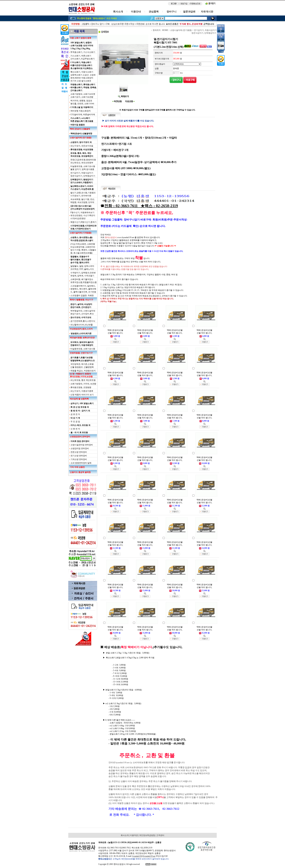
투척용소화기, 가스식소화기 (82, 52)
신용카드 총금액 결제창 (80, 472)
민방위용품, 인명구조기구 (81, 353)
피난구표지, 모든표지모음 (81, 146)
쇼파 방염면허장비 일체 (81, 463)
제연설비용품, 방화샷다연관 (82, 337)
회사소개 (118, 11)
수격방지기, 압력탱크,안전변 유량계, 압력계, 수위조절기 (83, 274)
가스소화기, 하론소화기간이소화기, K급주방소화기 (82, 57)
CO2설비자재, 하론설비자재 (82, 114)
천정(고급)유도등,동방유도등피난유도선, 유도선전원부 (83, 161)
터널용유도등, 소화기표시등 (82, 349)
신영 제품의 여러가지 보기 (82, 394)
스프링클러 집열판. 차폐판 (82, 295)
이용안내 (136, 11)
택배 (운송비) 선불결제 (80, 129)
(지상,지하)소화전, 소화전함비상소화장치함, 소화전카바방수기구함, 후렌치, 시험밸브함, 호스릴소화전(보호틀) (83, 248)
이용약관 (134, 835)
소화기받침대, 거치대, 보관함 (83, 384)
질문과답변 (189, 11)
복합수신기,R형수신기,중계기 (83, 222)
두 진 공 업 (75, 421)
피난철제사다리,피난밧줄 (81, 325)
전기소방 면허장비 (79, 456)
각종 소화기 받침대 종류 (80, 38)
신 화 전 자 (75, 429)
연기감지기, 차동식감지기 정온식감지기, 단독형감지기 (82, 174)
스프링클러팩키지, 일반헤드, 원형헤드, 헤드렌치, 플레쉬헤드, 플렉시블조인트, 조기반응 (83, 289)
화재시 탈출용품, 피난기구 (81, 299)
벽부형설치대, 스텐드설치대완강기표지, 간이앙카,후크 (82, 312)
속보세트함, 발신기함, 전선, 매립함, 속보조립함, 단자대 (82, 200)
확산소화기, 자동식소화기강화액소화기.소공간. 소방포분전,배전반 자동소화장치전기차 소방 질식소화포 (83, 76)
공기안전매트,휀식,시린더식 (82, 321)
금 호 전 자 (75, 414)
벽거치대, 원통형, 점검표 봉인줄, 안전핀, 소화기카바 (82, 102)
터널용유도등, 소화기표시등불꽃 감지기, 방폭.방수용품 (82, 167)
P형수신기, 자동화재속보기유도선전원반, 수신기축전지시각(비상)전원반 (82, 215)
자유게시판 (207, 11)
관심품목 (154, 11)
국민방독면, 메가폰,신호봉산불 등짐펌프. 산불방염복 (82, 365)
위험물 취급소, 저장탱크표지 (83, 371)
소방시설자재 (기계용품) (81, 233)
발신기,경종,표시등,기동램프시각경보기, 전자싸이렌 (83, 194)
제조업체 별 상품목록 (79, 399)
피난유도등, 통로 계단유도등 (83, 380)
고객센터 (160, 835)
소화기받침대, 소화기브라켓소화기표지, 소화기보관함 (82, 95)
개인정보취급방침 (147, 835)
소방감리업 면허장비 (80, 448)
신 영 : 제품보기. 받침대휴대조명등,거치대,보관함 (81, 375)
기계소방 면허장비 (79, 459)
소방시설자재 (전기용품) (81, 137)
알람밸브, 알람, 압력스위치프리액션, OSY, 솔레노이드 (82, 267)
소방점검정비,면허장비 (80, 436)
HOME (165, 30)
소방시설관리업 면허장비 (82, 445)
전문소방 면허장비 (79, 452)
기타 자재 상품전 (77, 467)
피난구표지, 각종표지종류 (81, 391)
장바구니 (171, 11)
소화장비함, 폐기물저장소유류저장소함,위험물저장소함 (83, 280)
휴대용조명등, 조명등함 (80, 387)
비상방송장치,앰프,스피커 (81, 329)
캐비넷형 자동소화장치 (80, 111)
